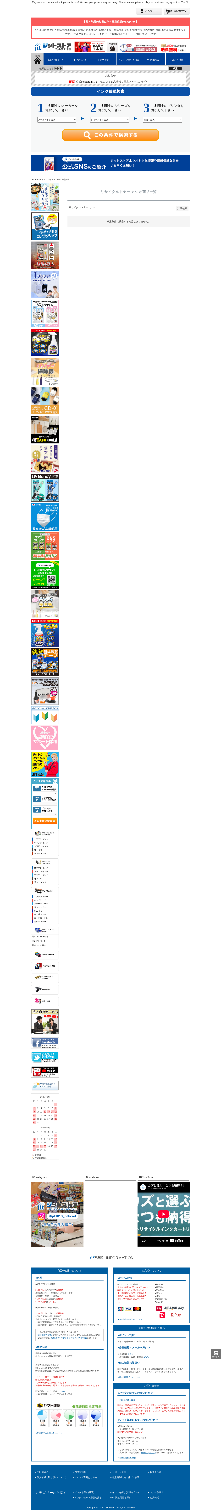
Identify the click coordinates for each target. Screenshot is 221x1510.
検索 (175, 68)
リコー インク (40, 853)
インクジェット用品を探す (88, 1497)
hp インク (38, 850)
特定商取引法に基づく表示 (125, 1477)
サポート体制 (119, 1472)
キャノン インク (41, 843)
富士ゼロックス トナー (44, 918)
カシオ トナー (40, 921)
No (187, 2)
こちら (62, 1391)
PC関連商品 (153, 59)
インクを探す (80, 59)
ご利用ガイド (43, 1472)
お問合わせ (155, 1472)
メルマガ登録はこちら (86, 1477)
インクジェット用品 (129, 59)
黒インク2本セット (40, 936)
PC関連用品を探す (121, 1497)
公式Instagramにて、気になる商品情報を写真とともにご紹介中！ (114, 81)
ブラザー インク (41, 846)
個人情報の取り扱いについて (51, 1477)
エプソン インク (41, 839)
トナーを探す (104, 59)
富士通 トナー (40, 914)
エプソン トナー (41, 896)
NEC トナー (39, 911)
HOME (35, 179)
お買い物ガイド (56, 59)
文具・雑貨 (177, 59)
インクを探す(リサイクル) (125, 1492)
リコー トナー (40, 907)
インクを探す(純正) (84, 1492)
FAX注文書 (80, 1472)
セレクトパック (39, 941)
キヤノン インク (41, 871)
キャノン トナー (41, 900)
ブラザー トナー (41, 904)
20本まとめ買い (39, 945)
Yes (183, 2)
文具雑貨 (154, 1497)
